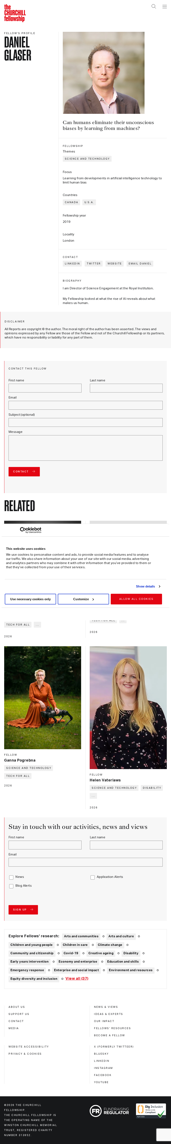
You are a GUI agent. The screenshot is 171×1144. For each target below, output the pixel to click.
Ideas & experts (108, 1014)
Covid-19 (71, 953)
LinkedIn (72, 263)
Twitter (94, 263)
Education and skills (123, 961)
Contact (16, 1021)
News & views (106, 1007)
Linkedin (101, 1061)
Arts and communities (81, 936)
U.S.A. (89, 202)
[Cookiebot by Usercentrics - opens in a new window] (23, 530)
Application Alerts (110, 877)
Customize (81, 599)
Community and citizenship (32, 953)
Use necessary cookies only (30, 599)
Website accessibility (29, 1046)
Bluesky (101, 1054)
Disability (152, 788)
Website (115, 263)
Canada (71, 202)
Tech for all (18, 624)
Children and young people (31, 944)
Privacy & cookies (25, 1054)
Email (12, 397)
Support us (19, 1014)
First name (16, 380)
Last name (98, 380)
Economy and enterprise (78, 961)
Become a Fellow (109, 1035)
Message (16, 431)
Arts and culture (121, 936)
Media (14, 1028)
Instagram (103, 1068)
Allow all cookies (136, 599)
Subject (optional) (22, 414)
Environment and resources (131, 970)
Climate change (110, 944)
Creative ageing (101, 953)
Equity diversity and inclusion (33, 978)
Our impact (104, 1021)
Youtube (101, 1082)
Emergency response (27, 970)
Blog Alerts (23, 885)
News (19, 877)
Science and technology (87, 159)
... (37, 624)
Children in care (75, 944)
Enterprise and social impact (76, 970)
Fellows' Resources (112, 1028)
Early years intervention (29, 961)
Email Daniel (140, 263)
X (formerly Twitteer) (114, 1046)
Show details (145, 586)
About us (17, 1007)
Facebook (103, 1075)
